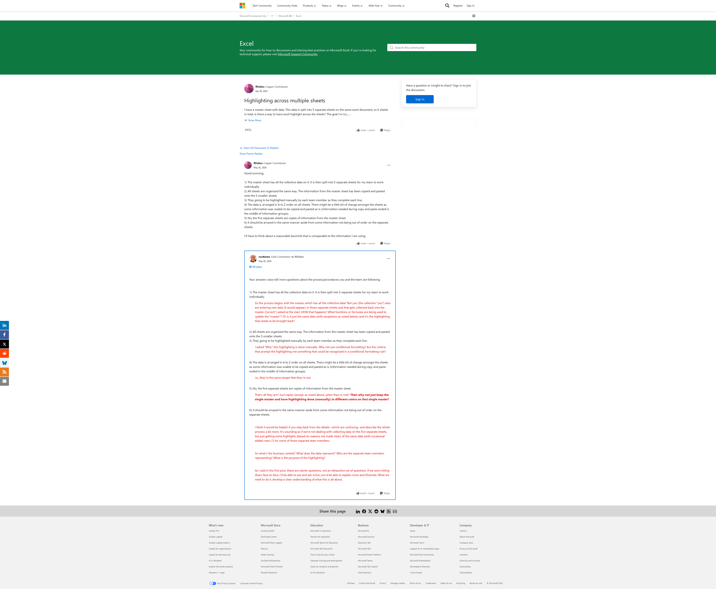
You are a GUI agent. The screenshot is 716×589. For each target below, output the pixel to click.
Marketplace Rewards (420, 566)
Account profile (267, 530)
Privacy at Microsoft (469, 548)
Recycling (460, 583)
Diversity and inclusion (470, 560)
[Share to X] (370, 511)
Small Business (364, 572)
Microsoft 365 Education (321, 548)
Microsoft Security (366, 536)
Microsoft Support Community (298, 54)
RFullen (259, 86)
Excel (298, 15)
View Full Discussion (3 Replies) (261, 148)
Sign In (471, 5)
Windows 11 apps (217, 572)
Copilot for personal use (219, 554)
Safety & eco (446, 583)
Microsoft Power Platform (369, 554)
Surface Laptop (215, 536)
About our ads (476, 583)
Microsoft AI (363, 530)
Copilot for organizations (220, 548)
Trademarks (430, 583)
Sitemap (350, 583)
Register (458, 5)
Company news (466, 542)
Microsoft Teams (365, 560)
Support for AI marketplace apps (424, 548)
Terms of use (415, 583)
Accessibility (465, 566)
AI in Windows (215, 560)
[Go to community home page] (242, 5)
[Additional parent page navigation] (272, 15)
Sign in (419, 99)
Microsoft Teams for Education (324, 542)
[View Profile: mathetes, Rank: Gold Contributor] (253, 258)
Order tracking (267, 554)
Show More (254, 120)
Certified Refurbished (270, 560)
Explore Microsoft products (221, 566)
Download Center (269, 536)
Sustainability (466, 572)
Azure (412, 530)
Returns (264, 548)
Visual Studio (416, 572)
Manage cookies (397, 583)
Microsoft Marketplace (420, 560)
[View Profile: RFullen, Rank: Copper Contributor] (249, 88)
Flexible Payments (269, 572)
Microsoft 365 (285, 15)
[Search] (447, 5)
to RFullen (297, 256)
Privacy (383, 583)
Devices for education (320, 536)
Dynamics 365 (364, 542)
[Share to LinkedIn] (358, 511)
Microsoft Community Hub (253, 15)
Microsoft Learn (417, 542)
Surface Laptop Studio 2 (219, 542)
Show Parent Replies (251, 153)
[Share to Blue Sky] (382, 511)
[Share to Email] (395, 511)
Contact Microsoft (367, 583)
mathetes (264, 256)
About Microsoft (467, 536)
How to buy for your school (322, 554)
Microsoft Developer (419, 536)
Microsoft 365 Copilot (368, 566)
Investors (464, 554)
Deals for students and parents (324, 566)
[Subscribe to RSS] (389, 511)
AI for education (317, 572)
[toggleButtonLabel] (473, 15)
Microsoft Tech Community (422, 554)
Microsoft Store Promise (272, 566)
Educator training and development (326, 560)
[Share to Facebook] (364, 511)
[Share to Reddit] (376, 511)
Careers (463, 530)
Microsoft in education (320, 530)
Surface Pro (214, 530)
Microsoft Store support (271, 542)
